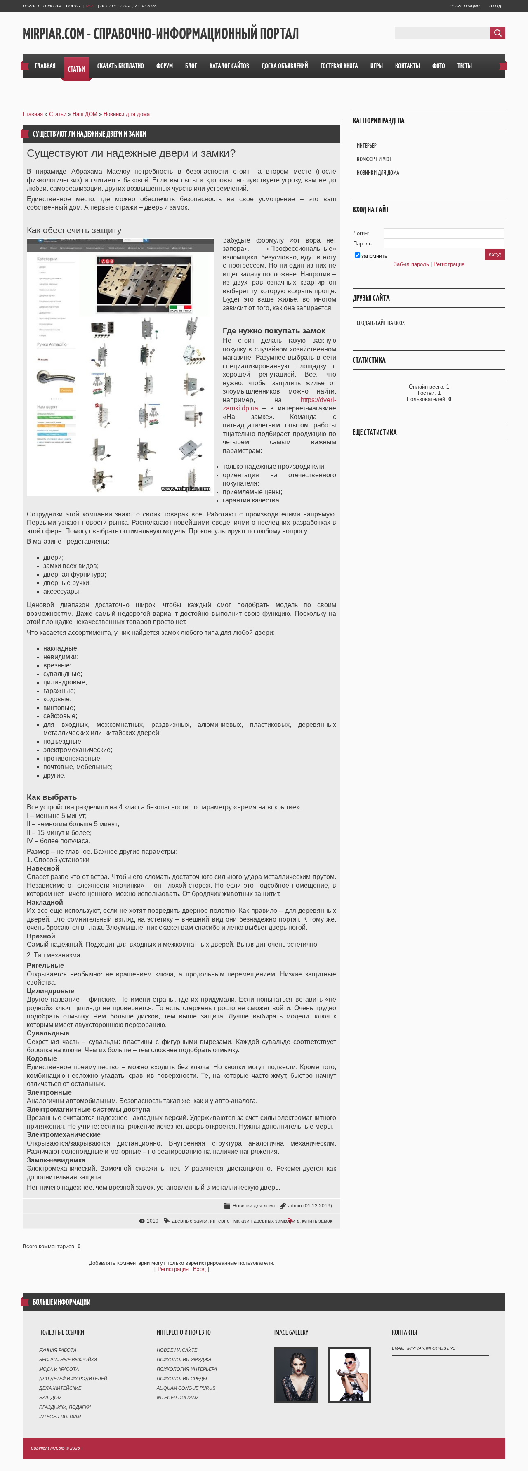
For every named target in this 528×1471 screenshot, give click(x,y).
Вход (495, 6)
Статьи (57, 114)
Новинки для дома (127, 114)
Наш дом (50, 1397)
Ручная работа (57, 1350)
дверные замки (189, 1221)
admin (295, 1206)
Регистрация (465, 6)
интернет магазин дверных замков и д (254, 1221)
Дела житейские (60, 1388)
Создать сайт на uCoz (381, 323)
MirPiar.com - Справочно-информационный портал (161, 33)
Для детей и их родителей (73, 1378)
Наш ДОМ (85, 114)
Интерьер (367, 145)
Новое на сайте (177, 1350)
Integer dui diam (60, 1416)
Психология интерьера (187, 1369)
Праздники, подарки (65, 1407)
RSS (90, 6)
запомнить (374, 256)
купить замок (317, 1221)
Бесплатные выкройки (68, 1359)
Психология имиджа (184, 1359)
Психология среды (182, 1378)
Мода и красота (59, 1369)
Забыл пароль (411, 264)
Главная (33, 114)
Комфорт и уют (374, 159)
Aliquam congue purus (186, 1388)
